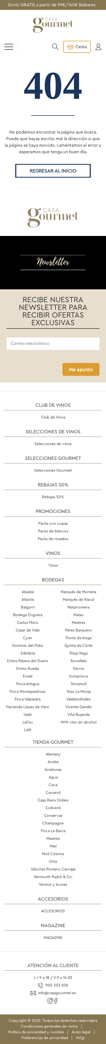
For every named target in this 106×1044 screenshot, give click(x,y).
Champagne (53, 823)
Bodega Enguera (27, 615)
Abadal (28, 592)
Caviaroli (53, 793)
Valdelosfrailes (78, 699)
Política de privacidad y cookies (36, 1032)
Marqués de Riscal (78, 600)
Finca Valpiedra (27, 699)
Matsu (78, 615)
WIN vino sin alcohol (78, 722)
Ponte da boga (79, 638)
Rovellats (78, 661)
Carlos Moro (27, 623)
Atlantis (27, 600)
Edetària (28, 653)
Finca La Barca (53, 831)
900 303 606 (56, 985)
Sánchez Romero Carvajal (53, 869)
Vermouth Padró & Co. (53, 877)
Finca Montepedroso (28, 692)
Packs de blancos (53, 531)
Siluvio (78, 669)
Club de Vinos (53, 405)
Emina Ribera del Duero (27, 661)
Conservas (53, 816)
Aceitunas (53, 770)
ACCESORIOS (53, 898)
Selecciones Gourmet (53, 458)
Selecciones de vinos (53, 431)
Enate (28, 676)
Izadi (28, 715)
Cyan (27, 638)
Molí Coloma (53, 854)
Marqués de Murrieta (78, 592)
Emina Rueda (27, 669)
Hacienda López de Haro (27, 707)
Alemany (53, 754)
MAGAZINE (53, 925)
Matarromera (78, 607)
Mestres (78, 623)
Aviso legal (81, 1032)
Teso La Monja (78, 692)
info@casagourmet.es (57, 993)
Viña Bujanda (78, 715)
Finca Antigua (27, 684)
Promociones (53, 511)
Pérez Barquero (78, 630)
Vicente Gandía (78, 707)
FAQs (80, 1038)
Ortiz (53, 862)
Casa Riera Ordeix (53, 800)
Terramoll (78, 684)
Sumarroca (78, 676)
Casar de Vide (28, 630)
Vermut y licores (53, 885)
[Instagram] (50, 1000)
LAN (27, 730)
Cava (53, 785)
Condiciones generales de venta (49, 1026)
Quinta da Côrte (78, 646)
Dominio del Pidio (27, 646)
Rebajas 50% (53, 484)
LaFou (28, 722)
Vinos (53, 553)
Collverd (53, 808)
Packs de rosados (53, 539)
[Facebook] (55, 1000)
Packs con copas (53, 524)
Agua (53, 777)
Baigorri (28, 607)
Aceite (53, 762)
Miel (53, 846)
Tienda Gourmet (53, 742)
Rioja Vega (79, 653)
